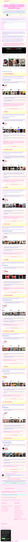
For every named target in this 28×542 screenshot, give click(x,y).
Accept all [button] (3, 538)
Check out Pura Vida (14, 256)
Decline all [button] (8, 538)
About (2, 526)
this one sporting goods (11, 39)
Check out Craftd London (14, 184)
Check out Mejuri (14, 146)
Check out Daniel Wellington (14, 108)
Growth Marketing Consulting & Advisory (6, 528)
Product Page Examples (17, 509)
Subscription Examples (17, 507)
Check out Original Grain (14, 469)
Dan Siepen (9, 473)
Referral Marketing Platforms (17, 515)
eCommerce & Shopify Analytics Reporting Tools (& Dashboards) (20, 519)
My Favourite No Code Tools (17, 517)
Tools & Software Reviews (4, 507)
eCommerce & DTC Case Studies (18, 512)
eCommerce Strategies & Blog (5, 509)
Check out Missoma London (14, 363)
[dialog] (6, 535)
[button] (26, 1)
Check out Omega (14, 292)
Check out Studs (14, 398)
